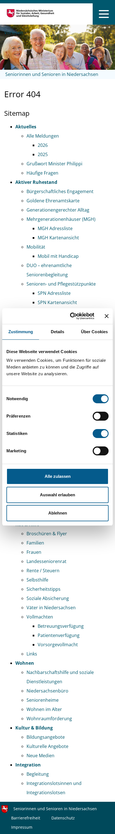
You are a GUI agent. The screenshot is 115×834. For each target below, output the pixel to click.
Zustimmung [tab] (20, 331)
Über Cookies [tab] (94, 331)
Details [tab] (57, 331)
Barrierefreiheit (25, 818)
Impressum (21, 827)
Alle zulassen (58, 476)
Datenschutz (63, 818)
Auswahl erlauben (57, 494)
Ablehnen (57, 513)
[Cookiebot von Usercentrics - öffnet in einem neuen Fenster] (71, 316)
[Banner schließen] (107, 316)
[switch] (101, 416)
